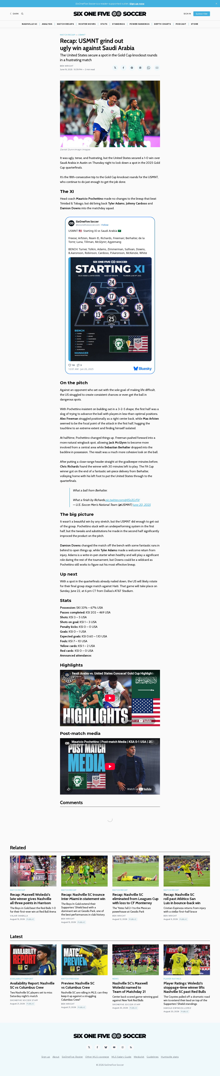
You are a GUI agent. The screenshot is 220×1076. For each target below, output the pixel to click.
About (56, 1057)
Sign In (187, 14)
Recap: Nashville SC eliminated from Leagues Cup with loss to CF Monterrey (135, 898)
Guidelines (152, 1057)
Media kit (139, 1057)
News (115, 979)
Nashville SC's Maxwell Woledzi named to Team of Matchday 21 (130, 987)
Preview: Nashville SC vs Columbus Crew (77, 985)
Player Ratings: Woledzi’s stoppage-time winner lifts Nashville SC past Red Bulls (185, 987)
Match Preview (70, 979)
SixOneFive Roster (72, 1057)
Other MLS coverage (97, 1057)
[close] (216, 3)
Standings (118, 24)
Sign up (45, 1057)
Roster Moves (87, 24)
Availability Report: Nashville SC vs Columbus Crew (32, 985)
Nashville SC (29, 24)
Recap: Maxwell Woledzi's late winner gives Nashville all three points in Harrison (30, 898)
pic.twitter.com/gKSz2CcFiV (122, 500)
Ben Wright (66, 66)
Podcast (181, 24)
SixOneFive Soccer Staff (24, 1000)
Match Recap (67, 35)
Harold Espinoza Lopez (177, 1008)
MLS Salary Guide (121, 1057)
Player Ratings (172, 979)
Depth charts (162, 24)
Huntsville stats (170, 1057)
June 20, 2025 (142, 505)
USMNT (82, 35)
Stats (103, 24)
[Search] (22, 14)
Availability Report (21, 979)
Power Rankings (140, 24)
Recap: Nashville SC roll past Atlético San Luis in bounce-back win (182, 898)
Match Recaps (65, 24)
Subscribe (202, 13)
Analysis (47, 24)
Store (194, 24)
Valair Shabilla (19, 916)
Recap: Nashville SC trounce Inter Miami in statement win (83, 896)
